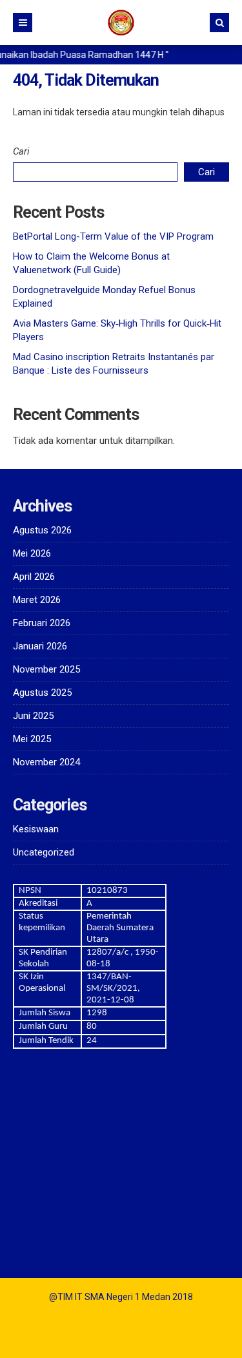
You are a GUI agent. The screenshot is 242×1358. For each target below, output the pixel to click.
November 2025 (46, 669)
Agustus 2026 (42, 530)
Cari (21, 151)
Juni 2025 (33, 716)
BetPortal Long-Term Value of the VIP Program (113, 236)
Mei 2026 (32, 553)
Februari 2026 (41, 623)
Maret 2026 (37, 600)
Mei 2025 (32, 739)
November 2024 (46, 762)
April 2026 (34, 576)
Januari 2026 (40, 646)
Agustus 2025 (42, 692)
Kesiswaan (36, 829)
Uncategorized (43, 852)
